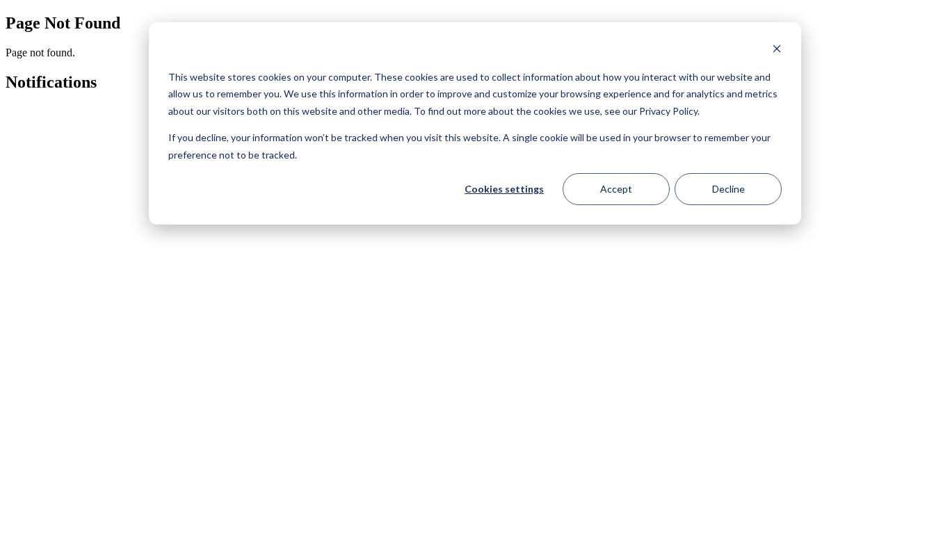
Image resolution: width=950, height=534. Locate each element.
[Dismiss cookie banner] (777, 50)
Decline (728, 189)
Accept (616, 189)
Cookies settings (504, 189)
